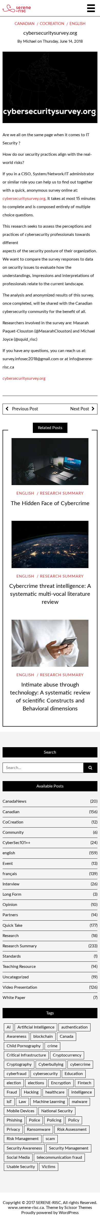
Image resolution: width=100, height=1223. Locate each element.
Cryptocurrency (67, 1055)
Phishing (14, 1120)
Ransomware (38, 1129)
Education (74, 1074)
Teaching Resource (50, 967)
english (77, 24)
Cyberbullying (50, 1064)
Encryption (61, 1083)
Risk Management (23, 1139)
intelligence (81, 1092)
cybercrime (80, 1064)
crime (52, 1046)
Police (34, 1120)
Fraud (12, 1092)
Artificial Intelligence (35, 1027)
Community (50, 832)
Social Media (18, 1157)
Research (50, 936)
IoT (9, 1102)
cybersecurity (45, 1074)
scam (50, 1139)
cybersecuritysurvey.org (24, 199)
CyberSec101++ (50, 843)
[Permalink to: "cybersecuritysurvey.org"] (50, 87)
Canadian (24, 24)
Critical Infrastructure (26, 1055)
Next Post (79, 409)
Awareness (16, 1036)
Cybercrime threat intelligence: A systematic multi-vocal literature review (50, 594)
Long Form (50, 894)
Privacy (13, 1129)
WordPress (69, 1213)
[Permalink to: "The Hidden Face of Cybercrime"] (50, 461)
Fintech (84, 1083)
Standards (50, 956)
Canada (66, 1036)
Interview (50, 884)
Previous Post (24, 409)
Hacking (31, 1092)
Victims (48, 1167)
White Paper (50, 998)
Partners (50, 915)
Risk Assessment (72, 1129)
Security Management (68, 1148)
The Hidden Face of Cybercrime (50, 503)
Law (22, 1102)
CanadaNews (50, 801)
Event (50, 863)
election (14, 1083)
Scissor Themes (78, 1208)
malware (79, 1102)
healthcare (54, 1092)
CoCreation (52, 24)
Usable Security (21, 1167)
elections (36, 1083)
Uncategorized (50, 977)
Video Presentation (50, 987)
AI (9, 1027)
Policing (54, 1120)
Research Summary (62, 493)
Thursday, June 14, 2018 (63, 41)
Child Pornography (24, 1046)
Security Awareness (24, 1148)
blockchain (43, 1036)
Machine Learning (49, 1102)
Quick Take (50, 925)
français (50, 874)
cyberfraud (16, 1074)
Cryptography (19, 1064)
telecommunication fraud (59, 1157)
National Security (57, 1111)
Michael (29, 41)
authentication (74, 1027)
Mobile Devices (20, 1111)
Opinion (50, 905)
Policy (73, 1120)
